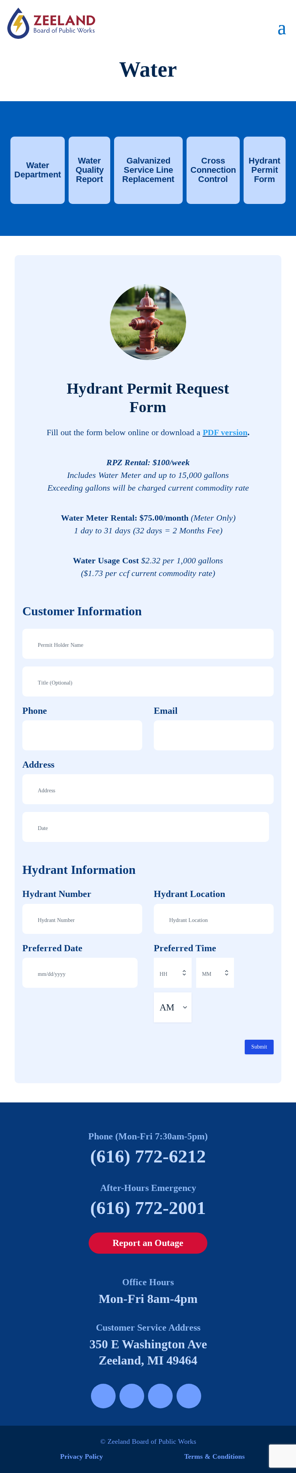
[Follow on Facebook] (103, 1396)
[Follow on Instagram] (131, 1396)
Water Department (37, 169)
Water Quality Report (90, 170)
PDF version (225, 432)
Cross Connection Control (213, 170)
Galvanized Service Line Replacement (148, 170)
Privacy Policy (81, 1456)
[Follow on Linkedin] (189, 1396)
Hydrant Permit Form (264, 170)
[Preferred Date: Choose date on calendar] (131, 973)
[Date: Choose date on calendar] (262, 827)
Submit (259, 1047)
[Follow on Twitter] (160, 1396)
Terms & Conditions (214, 1456)
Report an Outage (148, 1243)
